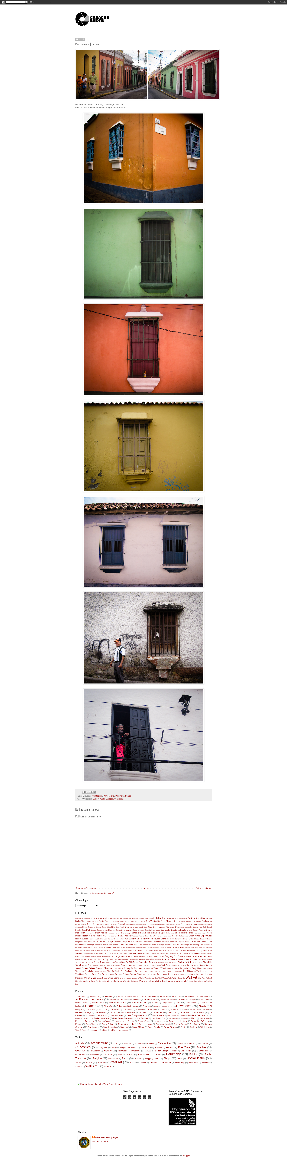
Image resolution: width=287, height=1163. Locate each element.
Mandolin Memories (128, 947)
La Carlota (114, 1012)
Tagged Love (148, 968)
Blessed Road (172, 921)
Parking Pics (80, 956)
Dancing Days (80, 930)
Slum (179, 1058)
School (138, 1059)
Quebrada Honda (163, 1024)
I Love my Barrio (205, 939)
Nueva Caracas (105, 1021)
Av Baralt (163, 996)
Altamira (108, 996)
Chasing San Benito (173, 924)
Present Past (191, 956)
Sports (78, 1062)
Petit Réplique (103, 956)
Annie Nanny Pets (145, 918)
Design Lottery (102, 930)
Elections (175, 930)
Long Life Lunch (178, 945)
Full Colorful (112, 936)
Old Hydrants (202, 950)
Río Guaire (195, 1024)
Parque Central (144, 1021)
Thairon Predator (100, 971)
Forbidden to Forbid (184, 933)
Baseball (127, 1043)
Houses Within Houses (164, 939)
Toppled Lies (207, 971)
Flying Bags (158, 933)
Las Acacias (102, 1015)
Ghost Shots (149, 936)
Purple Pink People (82, 959)
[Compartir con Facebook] (92, 792)
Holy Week (147, 939)
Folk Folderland (170, 933)
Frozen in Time (88, 936)
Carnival (121, 924)
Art (117, 1043)
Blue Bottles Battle (194, 921)
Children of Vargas (189, 924)
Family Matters (100, 933)
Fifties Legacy (125, 933)
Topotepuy (93, 1030)
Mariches (184, 1018)
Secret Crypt (110, 962)
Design (114, 1047)
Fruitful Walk (101, 936)
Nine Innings (167, 950)
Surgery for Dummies (133, 968)
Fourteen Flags (199, 933)
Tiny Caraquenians (175, 971)
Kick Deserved (148, 942)
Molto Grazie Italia (191, 947)
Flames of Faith (138, 933)
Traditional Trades (83, 974)
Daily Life (103, 1048)
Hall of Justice (81, 939)
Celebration (164, 1043)
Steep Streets (205, 965)
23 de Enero (80, 996)
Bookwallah (207, 921)
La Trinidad (90, 1015)
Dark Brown (91, 930)
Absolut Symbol (81, 918)
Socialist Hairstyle (99, 965)
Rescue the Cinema (132, 959)
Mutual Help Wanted (93, 950)
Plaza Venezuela (126, 1024)
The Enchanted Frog (130, 971)
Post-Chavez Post (155, 956)
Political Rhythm (140, 956)
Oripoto (131, 1021)
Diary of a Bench (114, 930)
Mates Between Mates (156, 947)
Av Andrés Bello (149, 996)
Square (89, 1062)
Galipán (205, 1009)
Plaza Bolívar (108, 1024)
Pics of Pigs (114, 956)
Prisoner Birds (205, 956)
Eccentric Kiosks (163, 930)
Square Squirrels (143, 965)
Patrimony (119, 796)
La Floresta (158, 1012)
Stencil (78, 968)
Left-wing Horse (92, 945)
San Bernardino (110, 1027)
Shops (167, 1058)
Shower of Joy (162, 962)
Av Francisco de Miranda (89, 999)
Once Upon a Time (109, 953)
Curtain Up (197, 927)
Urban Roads (102, 978)
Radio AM (121, 959)
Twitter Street (136, 974)
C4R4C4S (113, 924)
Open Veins (123, 953)
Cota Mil (157, 1006)
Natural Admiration (136, 950)
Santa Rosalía (154, 1027)
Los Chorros (158, 1015)
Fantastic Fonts (113, 933)
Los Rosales (142, 1018)
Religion (97, 1058)
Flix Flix (149, 933)
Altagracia (94, 996)
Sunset (133, 1063)
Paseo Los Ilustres (178, 1021)
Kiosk (174, 1051)
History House (113, 939)
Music (120, 1054)
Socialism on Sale (83, 965)
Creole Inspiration (185, 927)
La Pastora (199, 1012)
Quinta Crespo (180, 1024)
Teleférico (204, 1027)
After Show (91, 918)
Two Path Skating (149, 974)
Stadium (193, 1027)
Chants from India (132, 924)
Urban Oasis (90, 978)
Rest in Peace (145, 959)
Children (191, 1043)
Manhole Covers (142, 947)
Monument (94, 1055)
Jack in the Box (135, 941)
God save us (183, 936)
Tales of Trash (160, 968)
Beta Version (151, 921)
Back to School (195, 918)
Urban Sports (113, 978)
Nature (130, 1054)
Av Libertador (150, 999)
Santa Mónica (138, 1027)
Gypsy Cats (206, 936)
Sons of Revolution (113, 965)
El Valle (184, 1009)
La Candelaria (100, 1012)
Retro (125, 1058)
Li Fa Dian (102, 945)
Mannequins (202, 1051)
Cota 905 (147, 1006)
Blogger (186, 1155)
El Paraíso (127, 1009)
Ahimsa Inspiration (104, 918)
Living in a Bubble (164, 945)
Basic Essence (105, 921)
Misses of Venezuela (174, 947)
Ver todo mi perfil (100, 1141)
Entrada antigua (203, 888)
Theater (142, 1063)
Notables (191, 950)
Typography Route (165, 974)
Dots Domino (126, 930)
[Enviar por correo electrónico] (83, 792)
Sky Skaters (172, 962)
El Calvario (90, 1009)
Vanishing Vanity (138, 978)
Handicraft (95, 1051)
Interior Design (106, 941)
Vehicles (205, 1063)
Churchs (204, 1043)
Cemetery (180, 1043)
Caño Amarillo (191, 1003)
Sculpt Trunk (99, 962)
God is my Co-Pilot (171, 936)
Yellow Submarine (195, 981)
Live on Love (153, 945)
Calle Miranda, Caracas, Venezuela (108, 799)
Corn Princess (159, 927)
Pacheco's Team (163, 953)
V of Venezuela (125, 978)
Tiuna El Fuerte (80, 1030)
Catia (178, 1002)
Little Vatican (143, 945)
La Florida (172, 1012)
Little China (123, 945)
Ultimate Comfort (180, 974)
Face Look (89, 933)
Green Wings (194, 936)
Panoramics (143, 1054)
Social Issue (196, 1058)
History (108, 1050)
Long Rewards (189, 945)
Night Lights (149, 950)
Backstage (207, 918)
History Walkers (125, 939)
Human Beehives (181, 939)
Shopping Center (152, 1059)
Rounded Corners (197, 959)
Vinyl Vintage (163, 978)
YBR (186, 981)
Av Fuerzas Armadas (118, 1000)
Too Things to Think (192, 971)
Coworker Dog (172, 927)
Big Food (161, 921)
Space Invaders (128, 965)
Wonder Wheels (175, 981)
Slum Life (207, 962)
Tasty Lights (197, 968)
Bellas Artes (81, 1002)
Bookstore (139, 1043)
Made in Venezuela (112, 947)
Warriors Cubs (101, 981)
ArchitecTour (159, 918)
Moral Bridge (80, 950)
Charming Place (145, 924)
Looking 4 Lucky (91, 947)
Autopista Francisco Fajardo (128, 996)
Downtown (183, 1006)
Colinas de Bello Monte (128, 1006)
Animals (79, 1043)
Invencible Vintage (120, 942)
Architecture (97, 796)
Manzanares (173, 1018)
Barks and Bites (92, 921)
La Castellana (128, 1012)
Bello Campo (98, 1002)
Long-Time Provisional (203, 945)
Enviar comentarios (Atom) (101, 893)
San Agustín (93, 1027)
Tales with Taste (173, 968)
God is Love (158, 936)
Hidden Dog (102, 939)
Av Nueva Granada (168, 1000)
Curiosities (83, 1047)
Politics (193, 1054)
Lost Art (100, 947)
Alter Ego (135, 918)
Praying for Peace (174, 956)
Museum (108, 1054)
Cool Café (148, 927)
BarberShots (80, 921)
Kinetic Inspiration (170, 942)
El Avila (202, 1006)
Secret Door (120, 962)
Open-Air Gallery (136, 953)
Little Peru (133, 945)
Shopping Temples (148, 962)
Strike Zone (118, 968)
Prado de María (145, 1024)
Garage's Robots (137, 936)
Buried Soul (92, 924)
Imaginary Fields (81, 942)
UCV (113, 1030)
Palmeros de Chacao (179, 953)
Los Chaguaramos (137, 1015)
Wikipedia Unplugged (130, 981)
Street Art (115, 1062)
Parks (158, 1054)
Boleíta (155, 1003)
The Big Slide (113, 971)
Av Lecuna (136, 1000)
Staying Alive (192, 965)
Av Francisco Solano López (196, 996)
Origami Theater (151, 953)
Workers (108, 1066)
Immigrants (136, 1051)
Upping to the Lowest (196, 974)
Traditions (166, 1062)
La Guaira (184, 1012)
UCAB (104, 1030)
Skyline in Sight (185, 962)
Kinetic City (159, 942)
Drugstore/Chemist (128, 1048)
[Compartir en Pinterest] (94, 792)
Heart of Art (93, 939)
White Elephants (114, 981)
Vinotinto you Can (151, 978)
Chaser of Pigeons (158, 924)
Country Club (168, 1006)
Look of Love (80, 947)
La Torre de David (198, 942)
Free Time (184, 1047)
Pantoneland (108, 796)
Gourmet (80, 1050)
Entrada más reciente (86, 888)
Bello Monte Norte (117, 1002)
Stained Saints (155, 965)
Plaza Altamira (92, 1024)
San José (124, 1027)
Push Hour (94, 959)
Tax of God (207, 968)
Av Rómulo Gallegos (187, 1000)
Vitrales (78, 1067)
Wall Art (191, 977)
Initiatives (147, 1051)
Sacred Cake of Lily (86, 962)
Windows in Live (146, 981)
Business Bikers (103, 924)
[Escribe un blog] (86, 792)
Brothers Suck (80, 924)
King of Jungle (184, 942)
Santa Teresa (170, 1027)
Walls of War (89, 981)
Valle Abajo (123, 1030)
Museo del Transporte (84, 1021)
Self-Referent (132, 962)
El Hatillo (115, 1009)
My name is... (106, 950)
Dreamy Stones (139, 930)
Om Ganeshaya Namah (92, 953)
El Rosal (163, 1009)
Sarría (183, 1027)
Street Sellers (88, 968)
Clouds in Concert (94, 927)
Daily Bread (207, 927)
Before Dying (129, 921)
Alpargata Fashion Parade (121, 918)
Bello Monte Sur (139, 1002)
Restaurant (113, 1059)
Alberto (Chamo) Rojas (106, 1137)
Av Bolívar (176, 996)
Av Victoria (204, 1000)
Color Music (120, 927)
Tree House (109, 974)
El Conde (103, 1009)
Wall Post (201, 978)
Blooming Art (183, 921)
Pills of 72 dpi (127, 956)
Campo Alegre (167, 1003)
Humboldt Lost (193, 939)
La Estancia (144, 1012)
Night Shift (158, 950)
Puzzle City (103, 959)
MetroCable (80, 1055)
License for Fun (112, 945)
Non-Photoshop (179, 950)
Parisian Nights (206, 953)
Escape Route (198, 930)
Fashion (158, 1048)
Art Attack (171, 918)
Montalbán (204, 1018)
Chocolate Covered (204, 924)
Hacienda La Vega (83, 1012)
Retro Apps (156, 959)
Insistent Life (93, 942)
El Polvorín (140, 1009)
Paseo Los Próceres (200, 1021)
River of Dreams (169, 959)
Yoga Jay (205, 981)
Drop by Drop (150, 930)
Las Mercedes (117, 1015)
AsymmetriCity (182, 918)
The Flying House (147, 971)
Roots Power (183, 959)
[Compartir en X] (89, 792)
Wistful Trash (161, 981)
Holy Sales (136, 939)
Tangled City (185, 968)
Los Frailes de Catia (99, 1018)
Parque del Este (160, 1021)
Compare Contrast (134, 927)
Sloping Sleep (197, 962)
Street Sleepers (104, 968)
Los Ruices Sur (158, 1018)
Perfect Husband (91, 956)
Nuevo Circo (119, 1021)
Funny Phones (124, 936)
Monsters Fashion (205, 947)
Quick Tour (113, 959)
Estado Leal (194, 1009)
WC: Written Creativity (176, 978)
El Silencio (174, 1009)
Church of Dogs (81, 927)
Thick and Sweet (160, 971)
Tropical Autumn (122, 974)
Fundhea (201, 1047)
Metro (193, 1018)
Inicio (146, 888)
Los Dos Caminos (196, 1015)
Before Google (140, 921)
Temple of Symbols (84, 971)
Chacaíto (108, 1006)
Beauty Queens (118, 921)
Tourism (153, 1062)
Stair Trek (165, 965)
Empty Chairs (186, 930)
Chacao (90, 1006)
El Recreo (151, 1009)
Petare (128, 796)
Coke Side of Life (108, 927)
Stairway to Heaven (178, 965)
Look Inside (185, 1051)
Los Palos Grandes (122, 1018)
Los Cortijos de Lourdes (176, 1015)
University (179, 1062)
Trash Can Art (98, 974)
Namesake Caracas (119, 950)
